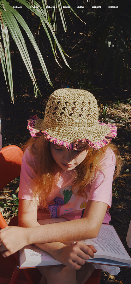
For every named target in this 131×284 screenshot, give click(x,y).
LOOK (34, 7)
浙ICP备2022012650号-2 (66, 281)
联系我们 (113, 7)
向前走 (80, 7)
